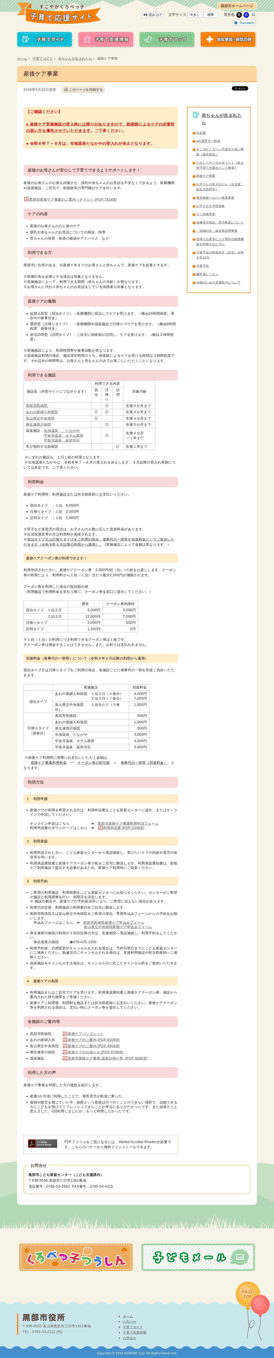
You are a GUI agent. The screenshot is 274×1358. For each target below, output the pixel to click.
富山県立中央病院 (40, 418)
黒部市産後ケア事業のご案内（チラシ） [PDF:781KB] (73, 199)
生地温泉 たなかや (62, 431)
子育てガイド (43, 58)
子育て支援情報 (135, 1332)
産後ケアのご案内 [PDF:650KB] (94, 1040)
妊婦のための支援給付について (218, 282)
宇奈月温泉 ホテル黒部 (63, 435)
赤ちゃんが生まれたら (75, 58)
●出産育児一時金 (208, 141)
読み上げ (155, 14)
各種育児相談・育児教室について (220, 222)
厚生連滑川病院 (38, 424)
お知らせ (129, 1321)
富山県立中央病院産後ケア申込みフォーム (118, 927)
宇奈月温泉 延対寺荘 (62, 440)
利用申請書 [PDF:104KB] (123, 828)
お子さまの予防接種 (210, 206)
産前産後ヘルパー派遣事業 (215, 197)
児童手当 (202, 266)
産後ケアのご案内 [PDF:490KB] (94, 1046)
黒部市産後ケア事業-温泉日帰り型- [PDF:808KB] (107, 1058)
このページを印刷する (86, 89)
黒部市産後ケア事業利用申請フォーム (128, 823)
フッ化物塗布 (205, 214)
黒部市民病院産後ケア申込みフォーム (113, 922)
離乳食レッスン (207, 274)
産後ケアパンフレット (86, 1034)
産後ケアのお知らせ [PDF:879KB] (95, 1052)
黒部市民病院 (37, 406)
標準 (210, 14)
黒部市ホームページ (237, 6)
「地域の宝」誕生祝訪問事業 (216, 230)
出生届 (201, 132)
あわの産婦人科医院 (42, 412)
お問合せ (129, 1338)
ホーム (22, 58)
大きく (195, 14)
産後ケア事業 (205, 176)
